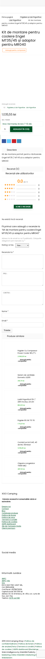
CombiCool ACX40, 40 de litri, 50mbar (27, 443)
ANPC (4, 578)
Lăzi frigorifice (15, 20)
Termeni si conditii (26, 646)
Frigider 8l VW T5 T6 (26, 420)
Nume (5, 311)
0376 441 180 (14, 598)
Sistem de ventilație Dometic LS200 (26, 376)
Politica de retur (8, 517)
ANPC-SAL (6, 581)
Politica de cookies (9, 522)
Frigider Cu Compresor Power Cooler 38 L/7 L (27, 351)
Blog (3, 511)
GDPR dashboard (9, 524)
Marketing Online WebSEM (13, 655)
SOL (3, 583)
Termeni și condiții (9, 519)
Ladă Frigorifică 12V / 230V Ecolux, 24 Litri (26, 400)
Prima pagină (7, 17)
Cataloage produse (10, 513)
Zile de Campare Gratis (11, 526)
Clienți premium (8, 528)
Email (5, 320)
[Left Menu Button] (3, 3)
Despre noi (6, 506)
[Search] (42, 3)
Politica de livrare (9, 515)
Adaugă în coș (21, 129)
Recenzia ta (8, 252)
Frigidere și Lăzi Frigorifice (30, 17)
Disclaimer (33, 649)
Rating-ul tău (8, 245)
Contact (5, 509)
